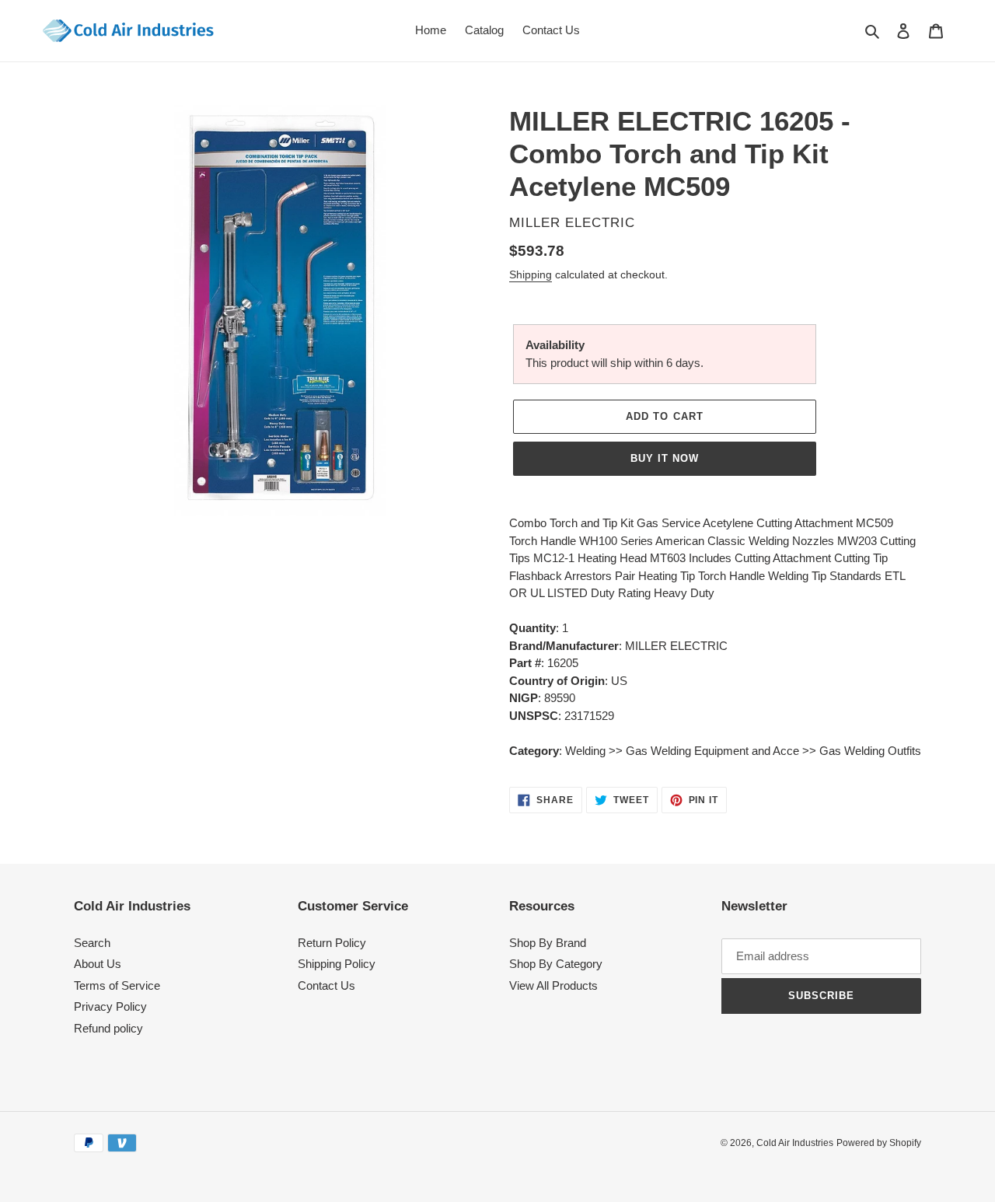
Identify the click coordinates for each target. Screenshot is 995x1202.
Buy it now (664, 458)
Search (92, 942)
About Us (97, 963)
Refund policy (108, 1028)
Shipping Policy (336, 963)
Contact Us (326, 985)
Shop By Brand (547, 942)
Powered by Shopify (878, 1142)
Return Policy (332, 942)
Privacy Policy (110, 1006)
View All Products (553, 985)
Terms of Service (117, 985)
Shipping (530, 274)
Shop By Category (555, 963)
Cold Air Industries (794, 1142)
